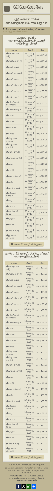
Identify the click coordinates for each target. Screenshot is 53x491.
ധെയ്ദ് (11, 133)
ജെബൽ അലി (14, 176)
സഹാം (11, 224)
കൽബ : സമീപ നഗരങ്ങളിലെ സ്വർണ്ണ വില (26, 465)
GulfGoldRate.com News (26, 481)
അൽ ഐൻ (13, 67)
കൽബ (41, 29)
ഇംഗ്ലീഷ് (38, 468)
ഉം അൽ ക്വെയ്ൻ (11, 237)
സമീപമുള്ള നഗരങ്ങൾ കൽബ (15, 31)
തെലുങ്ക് (35, 470)
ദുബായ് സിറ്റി (14, 152)
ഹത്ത (10, 164)
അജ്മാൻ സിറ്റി (14, 61)
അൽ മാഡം (13, 79)
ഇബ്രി (11, 170)
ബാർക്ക (11, 121)
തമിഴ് (28, 470)
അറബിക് (28, 468)
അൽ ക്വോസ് (14, 85)
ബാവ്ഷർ (12, 127)
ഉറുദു (42, 470)
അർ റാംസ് (13, 97)
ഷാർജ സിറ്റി (13, 230)
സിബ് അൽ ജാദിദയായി (12, 103)
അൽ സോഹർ (14, 91)
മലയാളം (30, 11)
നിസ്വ (11, 206)
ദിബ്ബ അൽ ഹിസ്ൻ (11, 146)
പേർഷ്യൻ (26, 473)
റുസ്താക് (11, 218)
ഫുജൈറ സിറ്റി (15, 158)
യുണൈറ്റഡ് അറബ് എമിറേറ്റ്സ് (23, 29)
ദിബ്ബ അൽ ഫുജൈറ (11, 139)
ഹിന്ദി (46, 468)
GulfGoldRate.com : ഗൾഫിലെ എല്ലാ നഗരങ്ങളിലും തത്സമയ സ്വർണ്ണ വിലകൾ (26, 477)
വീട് (6, 29)
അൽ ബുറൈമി (15, 73)
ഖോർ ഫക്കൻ (14, 188)
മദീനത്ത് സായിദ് (11, 194)
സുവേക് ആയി (14, 109)
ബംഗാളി (11, 470)
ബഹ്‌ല (11, 115)
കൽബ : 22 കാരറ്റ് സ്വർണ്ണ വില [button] (27, 244)
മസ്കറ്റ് (10, 200)
